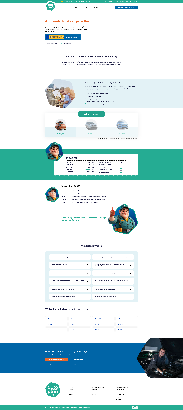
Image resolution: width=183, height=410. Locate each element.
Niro (72, 324)
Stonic (96, 330)
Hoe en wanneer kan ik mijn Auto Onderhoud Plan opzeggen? (111, 280)
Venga (49, 324)
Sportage (97, 319)
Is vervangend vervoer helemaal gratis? (106, 296)
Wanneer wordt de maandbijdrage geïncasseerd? (108, 273)
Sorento (120, 324)
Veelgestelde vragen (108, 1)
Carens (96, 324)
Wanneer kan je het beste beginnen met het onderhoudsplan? (112, 257)
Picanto (49, 319)
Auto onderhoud (53, 17)
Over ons (87, 7)
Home (46, 17)
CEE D (120, 319)
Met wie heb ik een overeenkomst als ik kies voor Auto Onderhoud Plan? (110, 265)
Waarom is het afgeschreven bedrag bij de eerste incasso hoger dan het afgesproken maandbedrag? (68, 281)
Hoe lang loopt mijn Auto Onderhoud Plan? (64, 273)
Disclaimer (74, 407)
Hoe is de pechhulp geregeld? (60, 264)
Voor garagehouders (119, 1)
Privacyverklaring (66, 407)
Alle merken (119, 399)
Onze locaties (129, 1)
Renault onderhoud (121, 392)
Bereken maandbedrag (55, 359)
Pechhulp (94, 389)
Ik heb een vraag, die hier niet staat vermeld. (64, 296)
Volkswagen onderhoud (122, 387)
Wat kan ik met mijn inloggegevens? (105, 289)
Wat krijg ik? (76, 7)
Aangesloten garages (74, 392)
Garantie (71, 389)
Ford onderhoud (120, 389)
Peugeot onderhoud (121, 397)
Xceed (120, 330)
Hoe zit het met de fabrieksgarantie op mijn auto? (65, 257)
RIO (72, 319)
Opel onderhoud (120, 394)
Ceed (72, 330)
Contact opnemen (78, 359)
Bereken (125, 7)
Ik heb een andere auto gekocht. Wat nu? (63, 289)
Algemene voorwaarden (84, 407)
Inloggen (136, 1)
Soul (48, 330)
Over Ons (71, 387)
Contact (96, 7)
